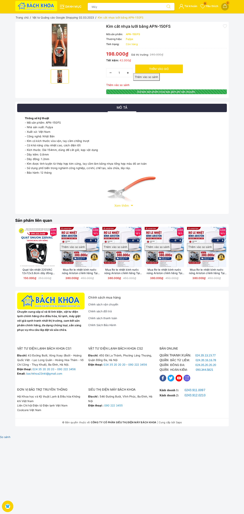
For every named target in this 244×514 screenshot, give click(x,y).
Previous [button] (7, 258)
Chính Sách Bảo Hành (102, 325)
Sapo (179, 422)
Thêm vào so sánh (118, 85)
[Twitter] (171, 378)
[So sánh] (55, 247)
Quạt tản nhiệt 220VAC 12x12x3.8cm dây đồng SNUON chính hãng (37, 271)
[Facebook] (163, 378)
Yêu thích (211, 6)
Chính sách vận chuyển (103, 304)
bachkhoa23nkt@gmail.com (44, 373)
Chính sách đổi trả (100, 311)
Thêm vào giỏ (159, 68)
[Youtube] (179, 378)
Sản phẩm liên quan (33, 220)
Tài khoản (190, 6)
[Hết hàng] (19, 247)
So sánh (5, 437)
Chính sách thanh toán (102, 318)
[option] (59, 45)
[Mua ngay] (49, 247)
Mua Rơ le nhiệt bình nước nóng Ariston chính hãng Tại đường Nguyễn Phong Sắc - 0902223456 (79, 271)
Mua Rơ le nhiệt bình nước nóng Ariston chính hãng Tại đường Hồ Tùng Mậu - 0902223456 (207, 271)
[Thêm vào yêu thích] (225, 26)
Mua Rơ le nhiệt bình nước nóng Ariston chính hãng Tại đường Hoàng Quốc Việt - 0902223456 (122, 271)
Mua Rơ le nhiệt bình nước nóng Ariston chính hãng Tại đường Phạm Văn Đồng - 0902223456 (164, 271)
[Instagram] (187, 378)
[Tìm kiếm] (168, 7)
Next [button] (237, 258)
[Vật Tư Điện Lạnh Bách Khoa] (36, 6)
